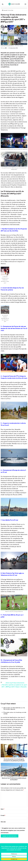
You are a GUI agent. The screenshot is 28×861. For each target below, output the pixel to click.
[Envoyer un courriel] (5, 48)
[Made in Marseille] (14, 4)
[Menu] (25, 4)
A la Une (10, 10)
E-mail (3, 815)
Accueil (5, 10)
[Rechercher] (2, 4)
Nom (2, 809)
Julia (4, 48)
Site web (3, 821)
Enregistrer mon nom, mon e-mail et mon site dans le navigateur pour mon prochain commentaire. (13, 830)
